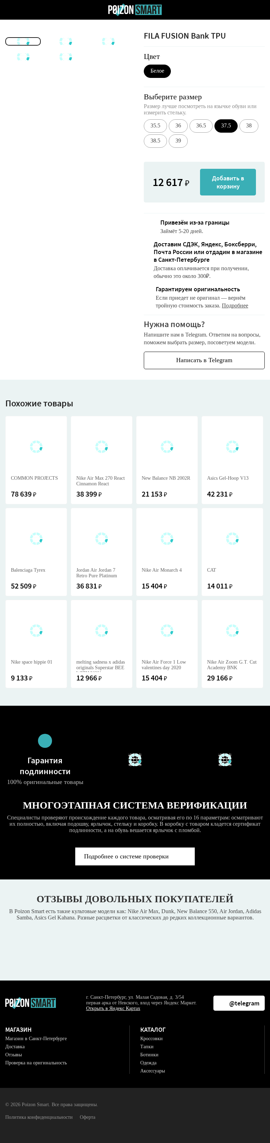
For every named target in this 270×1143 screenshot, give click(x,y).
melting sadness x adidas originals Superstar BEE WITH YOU (100, 665)
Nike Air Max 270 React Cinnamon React (100, 481)
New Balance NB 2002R (166, 478)
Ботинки (149, 1054)
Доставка (15, 1046)
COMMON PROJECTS (34, 478)
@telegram (244, 1003)
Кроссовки (151, 1038)
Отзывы (13, 1054)
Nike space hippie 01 (31, 662)
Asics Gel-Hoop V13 (228, 478)
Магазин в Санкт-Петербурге (36, 1038)
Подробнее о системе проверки (126, 856)
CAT (211, 570)
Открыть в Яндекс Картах (113, 1008)
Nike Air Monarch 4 (162, 570)
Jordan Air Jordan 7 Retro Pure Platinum (96, 572)
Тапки (147, 1046)
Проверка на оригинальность (36, 1062)
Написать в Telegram (204, 360)
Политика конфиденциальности (39, 1117)
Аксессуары (152, 1071)
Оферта (87, 1117)
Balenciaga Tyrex (28, 570)
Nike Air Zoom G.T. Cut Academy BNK (232, 664)
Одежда (148, 1062)
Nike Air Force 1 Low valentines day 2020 (164, 664)
